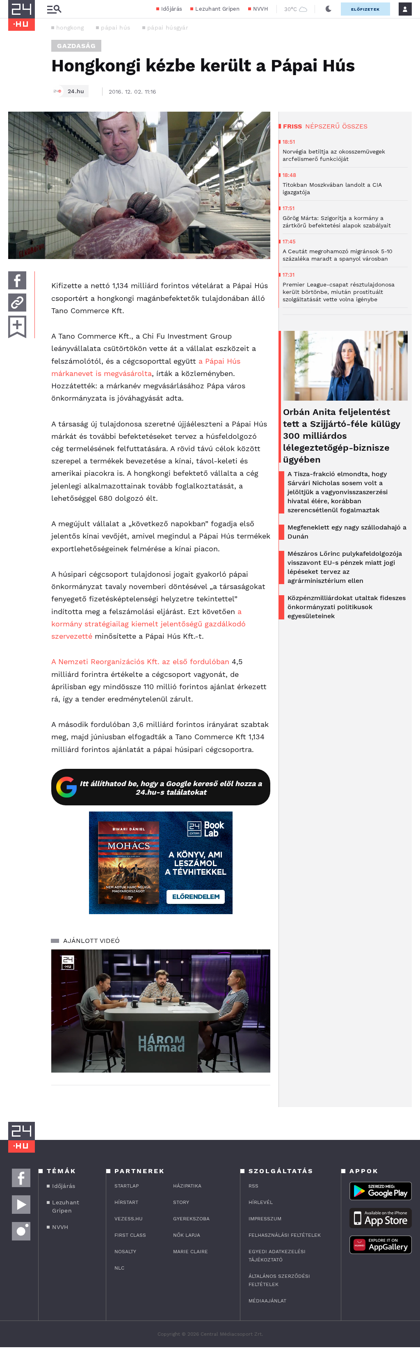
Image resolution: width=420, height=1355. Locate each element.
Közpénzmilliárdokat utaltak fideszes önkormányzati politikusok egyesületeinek (347, 607)
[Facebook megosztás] (17, 280)
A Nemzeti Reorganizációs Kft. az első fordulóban (140, 661)
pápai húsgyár (167, 27)
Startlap (126, 1186)
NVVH (260, 9)
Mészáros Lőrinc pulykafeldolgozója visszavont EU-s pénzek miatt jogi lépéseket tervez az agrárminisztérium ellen (345, 567)
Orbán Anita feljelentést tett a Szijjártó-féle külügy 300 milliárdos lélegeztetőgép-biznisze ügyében (341, 436)
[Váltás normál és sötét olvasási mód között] (328, 9)
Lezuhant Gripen (217, 9)
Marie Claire (190, 1251)
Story (181, 1202)
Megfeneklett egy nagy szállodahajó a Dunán (347, 531)
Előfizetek (365, 9)
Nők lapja (186, 1235)
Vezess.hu (128, 1219)
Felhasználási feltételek (285, 1235)
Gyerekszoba (191, 1219)
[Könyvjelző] (17, 327)
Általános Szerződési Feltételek (279, 1280)
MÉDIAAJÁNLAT (267, 1301)
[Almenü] (54, 9)
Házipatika (187, 1186)
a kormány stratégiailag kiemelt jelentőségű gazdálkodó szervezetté (148, 623)
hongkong (70, 27)
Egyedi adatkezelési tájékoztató (277, 1256)
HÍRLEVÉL (261, 1202)
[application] (160, 1011)
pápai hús (115, 27)
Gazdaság (76, 46)
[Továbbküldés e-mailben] (17, 302)
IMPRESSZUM (265, 1219)
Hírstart (126, 1202)
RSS (253, 1186)
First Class (130, 1235)
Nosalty (125, 1251)
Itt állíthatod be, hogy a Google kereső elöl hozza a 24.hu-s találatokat (171, 787)
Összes (355, 126)
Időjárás (171, 9)
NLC (119, 1268)
